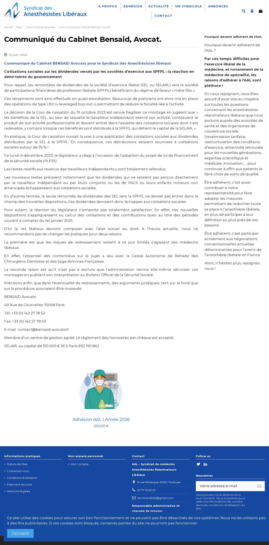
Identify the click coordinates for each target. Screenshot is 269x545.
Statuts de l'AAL (17, 464)
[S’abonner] (259, 486)
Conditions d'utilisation (22, 477)
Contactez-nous (18, 471)
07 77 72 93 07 (146, 490)
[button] (132, 6)
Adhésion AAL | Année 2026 (101, 419)
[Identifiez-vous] (252, 11)
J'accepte (20, 533)
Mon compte (79, 464)
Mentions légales (18, 491)
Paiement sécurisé (19, 484)
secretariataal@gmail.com (155, 498)
